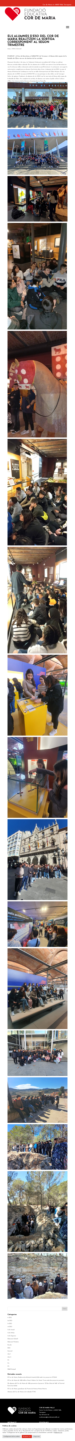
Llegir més (36, 1436)
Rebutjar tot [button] (58, 1432)
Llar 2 (9, 1357)
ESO (9, 1348)
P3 (8, 1360)
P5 (8, 1366)
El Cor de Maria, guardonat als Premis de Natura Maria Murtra (27, 1388)
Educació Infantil (13, 1339)
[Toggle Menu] (67, 27)
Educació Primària (13, 1342)
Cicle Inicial (11, 1329)
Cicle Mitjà (11, 1333)
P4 (8, 1363)
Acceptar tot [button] (27, 1436)
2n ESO (10, 1320)
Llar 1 (9, 1354)
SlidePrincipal (12, 1369)
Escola (10, 1345)
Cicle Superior (12, 1336)
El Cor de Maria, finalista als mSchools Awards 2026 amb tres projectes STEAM (32, 1377)
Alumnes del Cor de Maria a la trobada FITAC (22, 1392)
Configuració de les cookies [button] (12, 1436)
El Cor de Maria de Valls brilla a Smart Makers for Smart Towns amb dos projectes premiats (36, 1380)
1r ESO (10, 1317)
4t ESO (10, 1326)
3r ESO (10, 1323)
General (19, 49)
